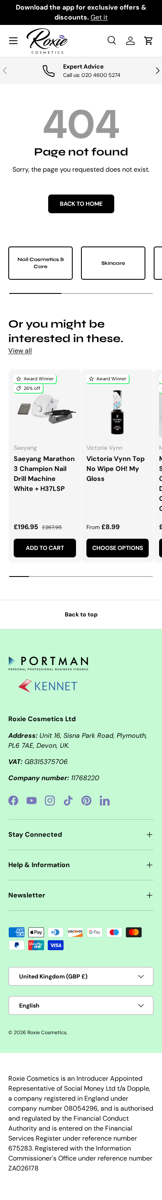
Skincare (113, 263)
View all (20, 350)
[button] (149, 41)
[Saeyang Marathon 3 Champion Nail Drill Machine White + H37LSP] (45, 406)
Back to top (81, 614)
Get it (99, 17)
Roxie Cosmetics (46, 1032)
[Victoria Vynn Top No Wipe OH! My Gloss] (117, 406)
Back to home (81, 203)
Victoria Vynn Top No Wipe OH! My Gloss (115, 468)
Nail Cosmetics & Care (40, 262)
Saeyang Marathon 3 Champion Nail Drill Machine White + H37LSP (44, 473)
